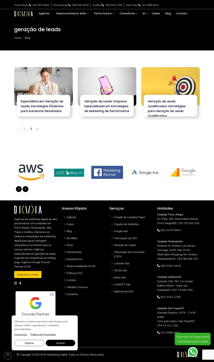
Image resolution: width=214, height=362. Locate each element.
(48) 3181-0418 (80, 5)
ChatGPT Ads (122, 284)
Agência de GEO (124, 291)
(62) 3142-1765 (114, 5)
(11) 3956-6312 (150, 5)
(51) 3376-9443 (41, 5)
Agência (71, 217)
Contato (71, 280)
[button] (71, 13)
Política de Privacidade (43, 334)
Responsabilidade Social (80, 266)
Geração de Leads (125, 245)
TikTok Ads (120, 270)
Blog (69, 231)
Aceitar (60, 343)
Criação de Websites (126, 224)
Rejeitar (29, 343)
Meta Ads (120, 277)
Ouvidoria (72, 294)
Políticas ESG (74, 273)
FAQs (69, 245)
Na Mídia (71, 238)
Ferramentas (74, 252)
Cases (70, 224)
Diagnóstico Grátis (28, 274)
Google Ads (121, 231)
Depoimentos (74, 259)
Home (17, 37)
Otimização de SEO (125, 238)
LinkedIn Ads (122, 263)
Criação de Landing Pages (129, 217)
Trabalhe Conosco (77, 287)
